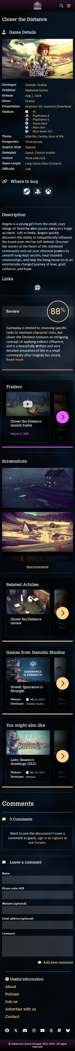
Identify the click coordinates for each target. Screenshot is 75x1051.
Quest (29, 153)
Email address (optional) (17, 919)
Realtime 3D (33, 106)
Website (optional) (14, 904)
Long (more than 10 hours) (43, 163)
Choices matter (45, 153)
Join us (11, 1001)
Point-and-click (35, 158)
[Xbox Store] (48, 191)
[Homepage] (37, 287)
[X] (16, 1030)
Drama (30, 101)
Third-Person (33, 142)
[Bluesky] (68, 1030)
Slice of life (56, 136)
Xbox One (39, 127)
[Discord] (24, 1030)
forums (40, 842)
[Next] (62, 417)
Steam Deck (40, 123)
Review (12, 311)
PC (34, 112)
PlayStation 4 (41, 116)
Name (6, 873)
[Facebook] (7, 1030)
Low (28, 169)
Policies (12, 994)
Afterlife (30, 136)
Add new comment (57, 962)
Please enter (13, 888)
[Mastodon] (59, 1030)
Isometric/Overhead (57, 106)
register (57, 838)
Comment (8, 934)
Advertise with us (20, 1009)
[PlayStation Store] (37, 191)
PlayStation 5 (41, 119)
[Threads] (51, 1030)
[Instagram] (34, 1030)
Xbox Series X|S (42, 131)
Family (42, 136)
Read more (14, 359)
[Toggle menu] (68, 6)
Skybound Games (36, 90)
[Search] (61, 6)
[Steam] (26, 191)
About (10, 986)
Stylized (30, 147)
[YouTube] (42, 1030)
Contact (12, 1016)
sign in (42, 838)
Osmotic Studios (36, 85)
